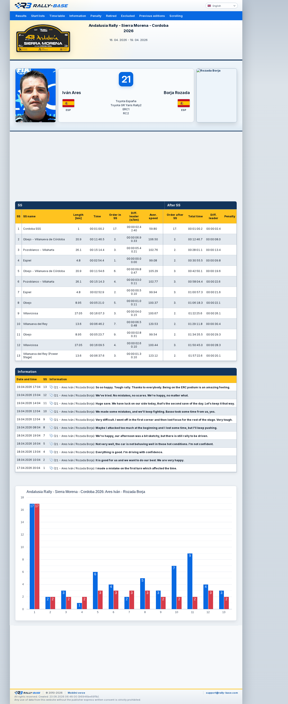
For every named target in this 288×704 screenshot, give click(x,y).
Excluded (128, 16)
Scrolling (176, 16)
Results (21, 16)
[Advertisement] (261, 69)
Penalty (95, 16)
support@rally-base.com (222, 692)
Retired (111, 16)
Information (77, 16)
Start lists (38, 16)
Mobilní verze (76, 692)
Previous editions (152, 16)
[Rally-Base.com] (42, 5)
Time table (57, 16)
